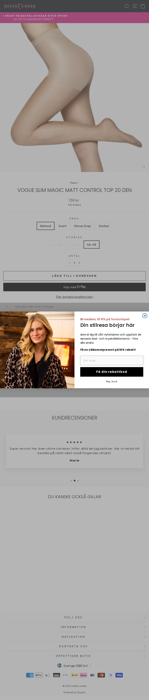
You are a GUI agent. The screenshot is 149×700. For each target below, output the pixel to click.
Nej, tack (111, 382)
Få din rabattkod (111, 372)
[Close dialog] (145, 315)
